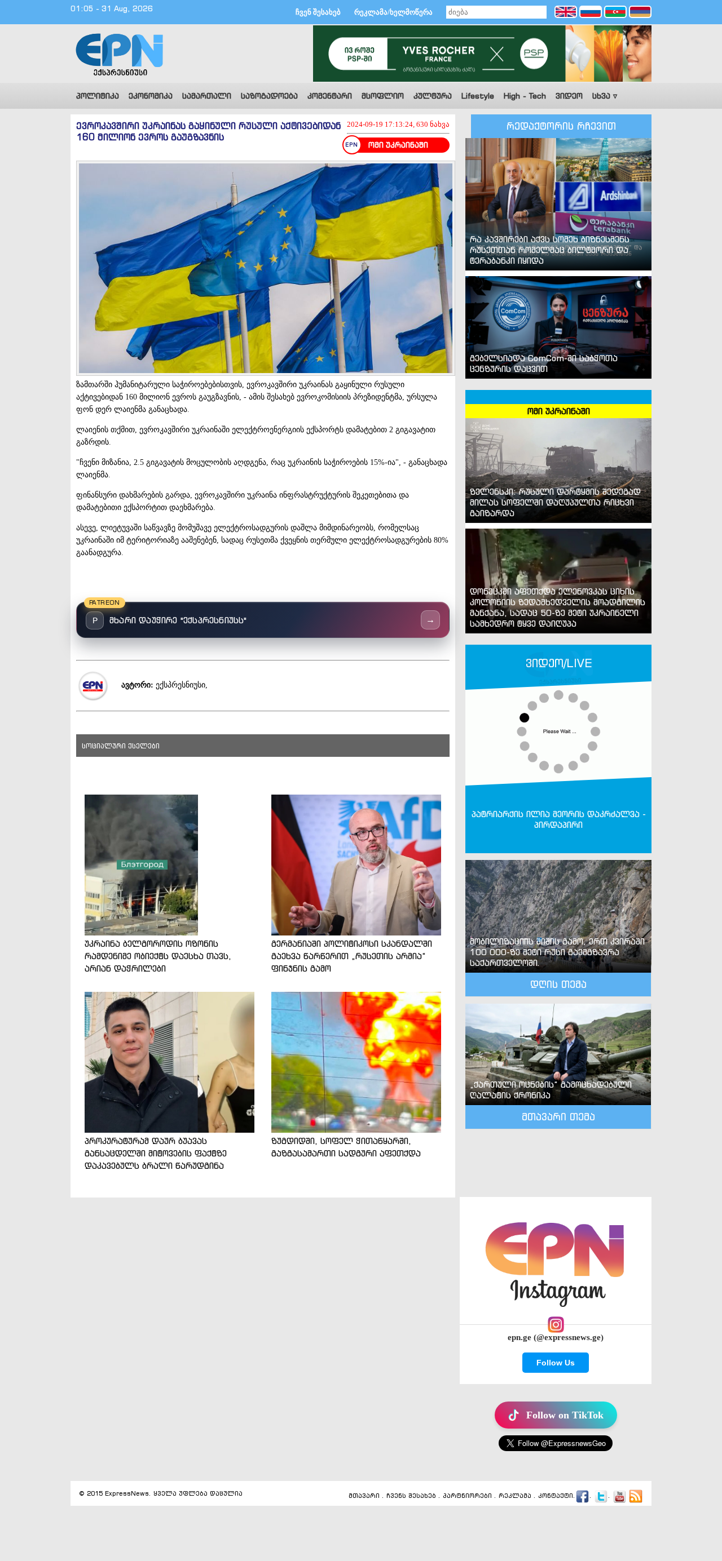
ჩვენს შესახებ (411, 1496)
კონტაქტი (555, 1496)
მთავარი (364, 1496)
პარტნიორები (467, 1496)
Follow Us (555, 1362)
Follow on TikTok (565, 1415)
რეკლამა (515, 1496)
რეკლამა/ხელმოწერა (393, 12)
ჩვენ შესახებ (318, 12)
